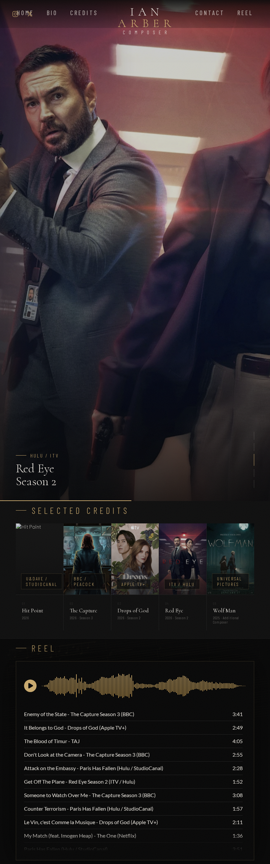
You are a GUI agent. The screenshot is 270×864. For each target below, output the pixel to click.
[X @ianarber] (30, 14)
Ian (146, 20)
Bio (52, 12)
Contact (210, 12)
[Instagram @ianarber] (15, 14)
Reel (245, 12)
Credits (84, 12)
